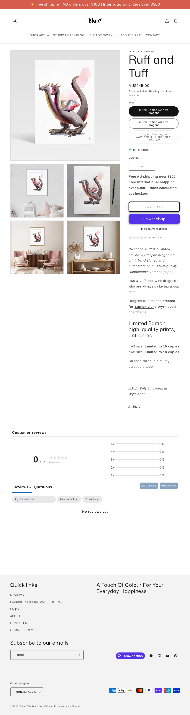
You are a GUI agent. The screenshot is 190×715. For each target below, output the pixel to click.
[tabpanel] (95, 524)
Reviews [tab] (22, 487)
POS (45, 706)
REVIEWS (17, 595)
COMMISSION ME (22, 630)
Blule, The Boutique (31, 706)
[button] (14, 20)
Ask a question (149, 485)
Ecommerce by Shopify (67, 706)
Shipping (153, 91)
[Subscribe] (78, 655)
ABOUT (15, 616)
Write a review (168, 485)
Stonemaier (144, 307)
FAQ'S (14, 609)
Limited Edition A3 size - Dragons (154, 123)
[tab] (44, 488)
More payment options (154, 228)
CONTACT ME (20, 623)
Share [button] (136, 406)
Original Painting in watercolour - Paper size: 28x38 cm (156, 138)
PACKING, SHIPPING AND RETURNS (36, 602)
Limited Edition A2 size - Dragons (154, 111)
